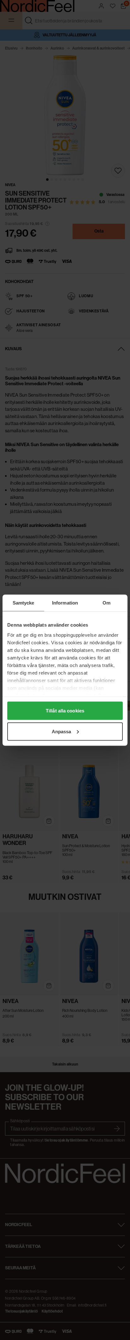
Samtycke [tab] (23, 602)
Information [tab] (65, 602)
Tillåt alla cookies (65, 710)
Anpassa (61, 731)
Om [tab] (106, 602)
